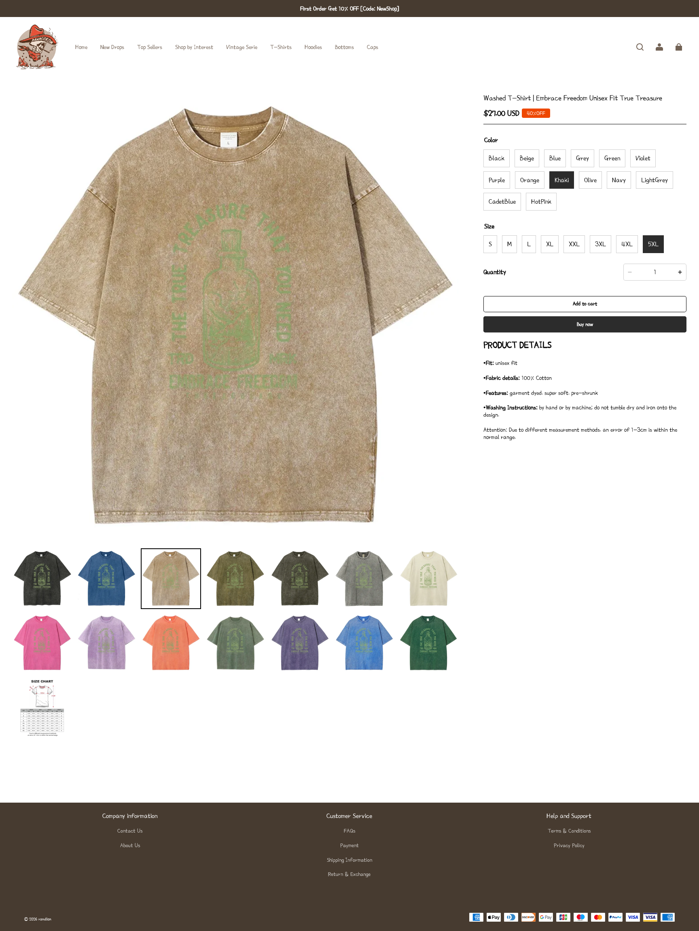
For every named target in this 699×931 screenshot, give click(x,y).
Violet (642, 158)
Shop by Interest (194, 47)
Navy (619, 180)
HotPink (541, 202)
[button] (640, 47)
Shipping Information (349, 860)
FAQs (349, 831)
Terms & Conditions (569, 831)
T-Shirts (281, 47)
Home (81, 47)
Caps (372, 47)
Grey (582, 158)
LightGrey (654, 180)
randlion (44, 919)
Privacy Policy (569, 845)
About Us (130, 845)
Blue (555, 158)
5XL (653, 244)
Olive (590, 180)
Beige (527, 158)
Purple (497, 180)
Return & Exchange (349, 874)
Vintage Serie (241, 47)
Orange (529, 180)
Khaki (562, 180)
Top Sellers (149, 47)
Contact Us (129, 831)
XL (549, 244)
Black (496, 158)
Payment (349, 845)
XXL (574, 244)
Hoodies (313, 47)
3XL (600, 244)
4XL (627, 244)
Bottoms (344, 47)
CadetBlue (502, 202)
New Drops (112, 47)
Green (612, 158)
